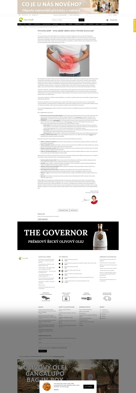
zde (68, 387)
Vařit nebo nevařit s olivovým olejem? (108, 263)
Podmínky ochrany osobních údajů (86, 322)
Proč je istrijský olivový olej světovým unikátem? (108, 260)
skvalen (91, 134)
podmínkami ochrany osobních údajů (59, 348)
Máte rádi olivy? (41, 285)
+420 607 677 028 (105, 312)
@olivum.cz (104, 314)
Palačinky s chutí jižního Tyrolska (66, 317)
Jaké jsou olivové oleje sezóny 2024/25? (108, 268)
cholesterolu (79, 117)
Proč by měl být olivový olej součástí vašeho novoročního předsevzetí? (46, 278)
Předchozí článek (63, 210)
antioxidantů (56, 120)
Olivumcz (104, 316)
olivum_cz (104, 318)
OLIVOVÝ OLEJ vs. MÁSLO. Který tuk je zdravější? (46, 282)
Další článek (74, 210)
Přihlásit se (43, 351)
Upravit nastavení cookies (58, 356)
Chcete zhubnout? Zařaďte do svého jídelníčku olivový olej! (46, 265)
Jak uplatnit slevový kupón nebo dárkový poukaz (88, 315)
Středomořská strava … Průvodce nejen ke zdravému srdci (47, 272)
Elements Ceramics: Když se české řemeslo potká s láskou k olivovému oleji (47, 316)
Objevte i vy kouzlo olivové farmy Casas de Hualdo (108, 265)
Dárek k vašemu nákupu (74, 15)
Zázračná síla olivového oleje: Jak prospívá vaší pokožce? (45, 275)
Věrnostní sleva (82, 313)
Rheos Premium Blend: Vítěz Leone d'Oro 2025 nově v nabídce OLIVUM (47, 321)
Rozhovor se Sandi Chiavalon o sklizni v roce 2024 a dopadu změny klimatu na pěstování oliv (108, 274)
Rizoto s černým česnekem (64, 309)
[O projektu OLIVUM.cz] (89, 200)
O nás (80, 323)
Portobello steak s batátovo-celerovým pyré (67, 313)
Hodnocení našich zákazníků (85, 318)
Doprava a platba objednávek (60, 15)
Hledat (81, 19)
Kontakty (81, 325)
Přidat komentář (42, 219)
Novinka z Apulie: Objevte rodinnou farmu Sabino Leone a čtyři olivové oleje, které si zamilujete (47, 311)
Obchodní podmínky (83, 320)
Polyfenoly (70, 122)
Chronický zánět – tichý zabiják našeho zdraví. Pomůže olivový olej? (46, 268)
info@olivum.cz (105, 310)
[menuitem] (19, 24)
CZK (109, 15)
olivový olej (48, 108)
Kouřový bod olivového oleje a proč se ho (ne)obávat (46, 288)
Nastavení (56, 389)
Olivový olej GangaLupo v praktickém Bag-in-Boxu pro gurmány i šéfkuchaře (46, 325)
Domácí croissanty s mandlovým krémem (67, 325)
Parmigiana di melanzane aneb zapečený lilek (67, 321)
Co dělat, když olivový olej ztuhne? (107, 270)
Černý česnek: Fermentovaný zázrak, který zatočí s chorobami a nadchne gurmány (46, 261)
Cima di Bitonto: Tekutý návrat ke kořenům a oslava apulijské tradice (45, 330)
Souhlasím (89, 386)
